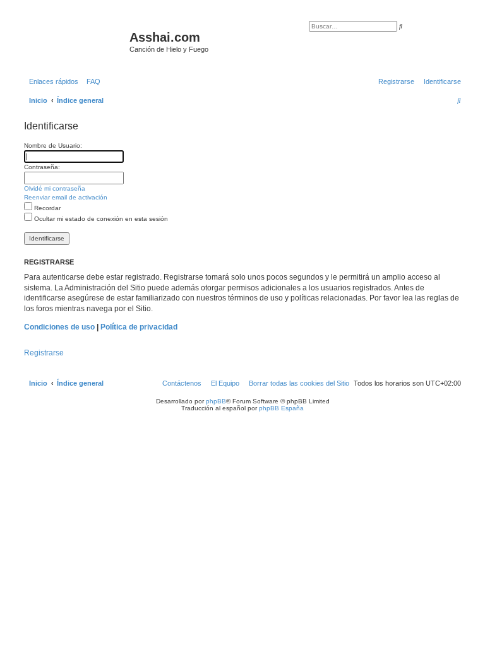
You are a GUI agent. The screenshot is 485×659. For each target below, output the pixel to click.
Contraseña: (42, 166)
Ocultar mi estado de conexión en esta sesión (100, 218)
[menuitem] (90, 81)
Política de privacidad (138, 327)
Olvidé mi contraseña (54, 188)
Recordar (46, 208)
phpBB (216, 401)
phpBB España (281, 408)
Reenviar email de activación (65, 197)
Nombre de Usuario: (53, 145)
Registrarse (44, 352)
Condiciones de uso (59, 327)
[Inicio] (75, 41)
